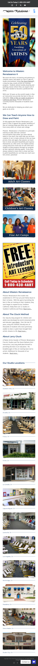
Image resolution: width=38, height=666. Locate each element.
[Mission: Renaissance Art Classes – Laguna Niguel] (19, 489)
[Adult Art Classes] (19, 161)
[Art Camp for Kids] (19, 215)
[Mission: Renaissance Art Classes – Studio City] (19, 633)
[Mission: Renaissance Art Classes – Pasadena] (19, 585)
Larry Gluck (15, 322)
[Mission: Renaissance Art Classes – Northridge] (19, 561)
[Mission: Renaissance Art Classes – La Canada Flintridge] (19, 465)
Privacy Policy (19, 660)
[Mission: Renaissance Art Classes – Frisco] (19, 417)
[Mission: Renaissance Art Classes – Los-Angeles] (19, 537)
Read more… (27, 309)
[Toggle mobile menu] (34, 10)
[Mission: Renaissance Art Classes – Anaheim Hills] (19, 369)
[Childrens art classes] (19, 188)
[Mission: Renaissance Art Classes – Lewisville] (19, 513)
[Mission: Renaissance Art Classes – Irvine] (19, 441)
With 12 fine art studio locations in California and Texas (18, 99)
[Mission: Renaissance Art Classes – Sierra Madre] (19, 609)
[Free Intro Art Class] (19, 244)
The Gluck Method (27, 81)
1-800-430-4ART (24, 2)
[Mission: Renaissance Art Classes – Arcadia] (19, 393)
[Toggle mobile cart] (34, 12)
